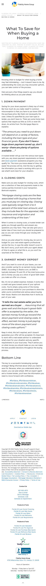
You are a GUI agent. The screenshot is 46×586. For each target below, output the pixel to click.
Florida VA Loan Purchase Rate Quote (23, 530)
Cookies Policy (20, 474)
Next (41, 399)
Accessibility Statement (13, 472)
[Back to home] (23, 4)
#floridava (14, 381)
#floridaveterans (29, 391)
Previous (6, 399)
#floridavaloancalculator (15, 386)
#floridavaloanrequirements (31, 388)
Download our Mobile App (22, 427)
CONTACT (23, 418)
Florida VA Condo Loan (17, 46)
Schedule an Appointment (23, 499)
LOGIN (33, 418)
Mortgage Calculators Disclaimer (29, 478)
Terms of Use (36, 480)
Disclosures (31, 474)
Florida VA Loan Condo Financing (23, 509)
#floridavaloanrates (11, 388)
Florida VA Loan (36, 46)
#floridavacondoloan (27, 381)
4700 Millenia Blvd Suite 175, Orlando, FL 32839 (23, 560)
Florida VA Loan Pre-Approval (23, 528)
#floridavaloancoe (33, 386)
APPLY (12, 418)
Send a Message (23, 494)
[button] (3, 4)
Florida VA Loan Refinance (23, 515)
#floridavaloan (34, 383)
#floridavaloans (15, 391)
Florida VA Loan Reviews (23, 534)
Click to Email (23, 492)
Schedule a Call (23, 497)
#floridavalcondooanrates (16, 383)
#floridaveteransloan (23, 393)
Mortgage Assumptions (9, 478)
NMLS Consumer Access (10, 480)
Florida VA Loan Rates (17, 48)
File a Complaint (32, 476)
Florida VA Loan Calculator (23, 526)
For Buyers (33, 48)
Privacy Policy (24, 480)
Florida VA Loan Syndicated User (26, 43)
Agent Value (31, 45)
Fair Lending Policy (18, 476)
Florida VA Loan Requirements (23, 517)
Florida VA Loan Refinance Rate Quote (23, 532)
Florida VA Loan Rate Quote (23, 511)
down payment (11, 161)
